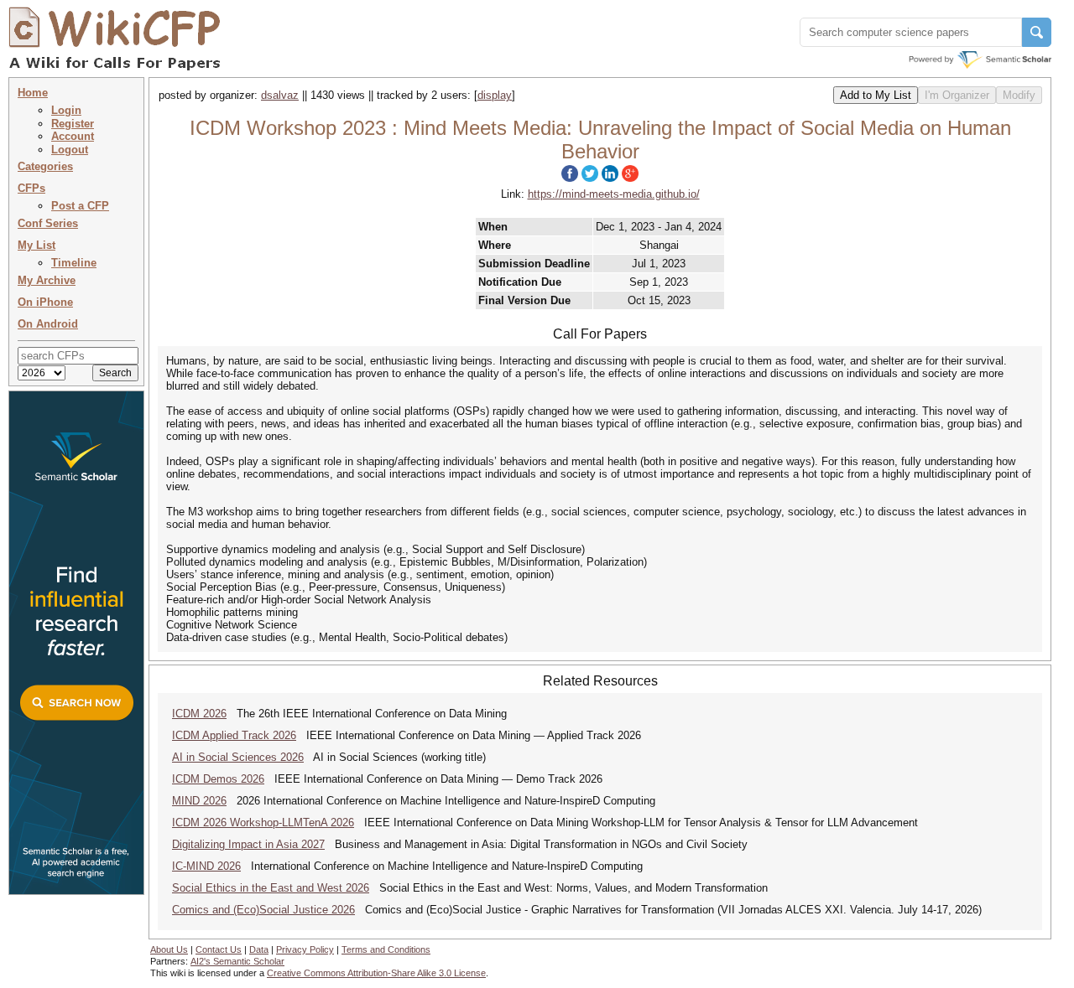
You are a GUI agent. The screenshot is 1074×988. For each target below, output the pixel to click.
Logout (69, 149)
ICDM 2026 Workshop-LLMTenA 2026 (263, 822)
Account (72, 136)
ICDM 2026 (199, 713)
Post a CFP (80, 205)
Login (66, 110)
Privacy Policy (305, 949)
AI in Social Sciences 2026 (238, 757)
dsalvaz (280, 95)
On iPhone (45, 302)
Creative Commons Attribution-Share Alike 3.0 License (376, 973)
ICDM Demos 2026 (218, 779)
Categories (45, 166)
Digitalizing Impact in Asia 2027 (248, 844)
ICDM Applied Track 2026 (234, 735)
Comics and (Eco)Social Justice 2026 (263, 909)
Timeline (73, 262)
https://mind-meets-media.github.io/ (614, 194)
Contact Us (219, 949)
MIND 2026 (199, 800)
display (494, 95)
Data (258, 949)
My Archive (47, 280)
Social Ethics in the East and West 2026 (270, 888)
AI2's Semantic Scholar (237, 961)
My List (36, 245)
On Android (48, 324)
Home (33, 92)
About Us (169, 949)
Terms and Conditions (385, 949)
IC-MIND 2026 (206, 866)
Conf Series (48, 223)
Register (72, 123)
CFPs (31, 188)
